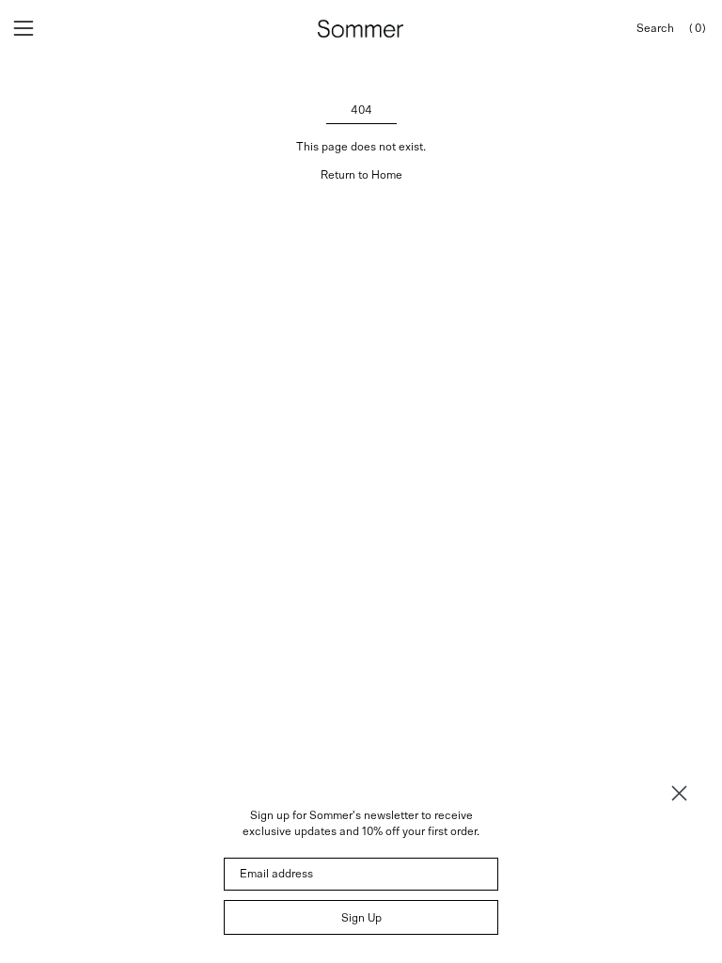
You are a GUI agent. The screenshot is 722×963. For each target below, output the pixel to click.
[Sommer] (361, 28)
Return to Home (361, 175)
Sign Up (361, 918)
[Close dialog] (679, 793)
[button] (655, 29)
